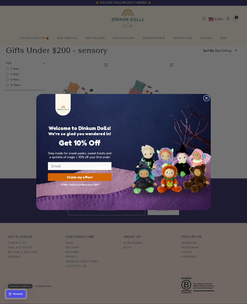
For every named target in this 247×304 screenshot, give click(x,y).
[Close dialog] (206, 98)
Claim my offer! (80, 177)
